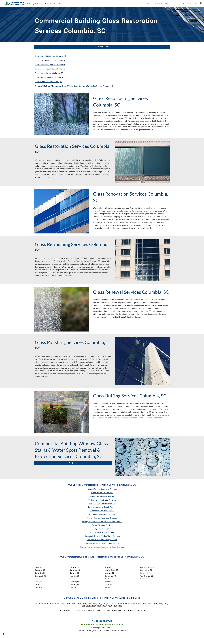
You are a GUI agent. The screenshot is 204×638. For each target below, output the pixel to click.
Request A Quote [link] (190, 3)
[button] (201, 3)
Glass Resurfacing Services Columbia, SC (50, 56)
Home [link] (149, 3)
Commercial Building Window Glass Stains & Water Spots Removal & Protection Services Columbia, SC (74, 86)
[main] (102, 24)
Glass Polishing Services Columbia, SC (49, 77)
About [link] (167, 3)
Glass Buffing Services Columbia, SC (48, 82)
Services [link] (158, 3)
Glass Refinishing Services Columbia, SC (50, 69)
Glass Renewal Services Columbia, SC (49, 73)
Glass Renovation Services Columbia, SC (50, 65)
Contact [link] (176, 3)
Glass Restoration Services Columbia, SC (50, 60)
